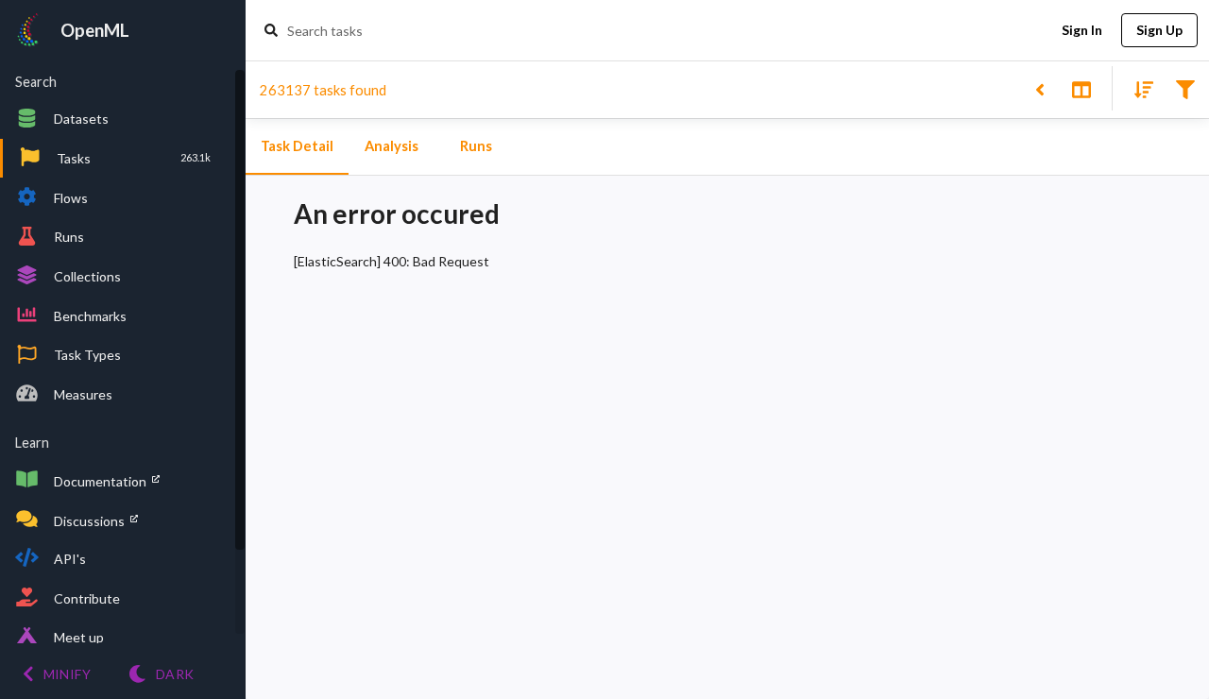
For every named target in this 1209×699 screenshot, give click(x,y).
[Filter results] (1185, 88)
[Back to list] (1039, 88)
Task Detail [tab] (297, 146)
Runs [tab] (476, 146)
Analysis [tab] (391, 146)
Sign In (1082, 30)
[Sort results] (1138, 88)
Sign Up (1159, 30)
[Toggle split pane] (1081, 88)
